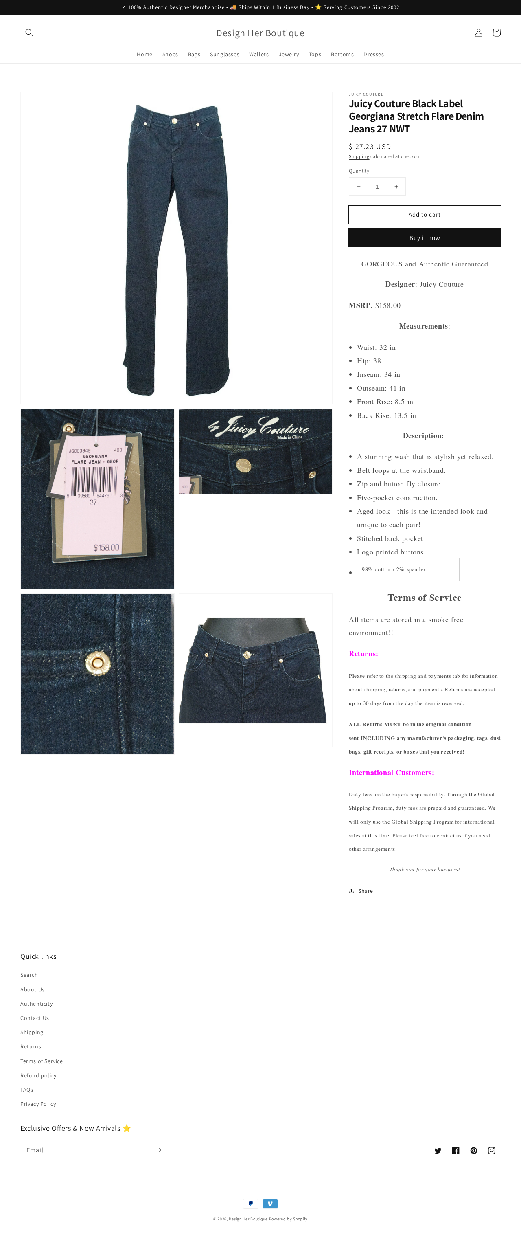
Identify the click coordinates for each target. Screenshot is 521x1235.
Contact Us (34, 1018)
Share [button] (365, 890)
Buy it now (424, 238)
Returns (30, 1046)
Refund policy (38, 1075)
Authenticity (36, 1003)
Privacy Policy (38, 1104)
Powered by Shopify (288, 1219)
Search (29, 974)
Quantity (359, 170)
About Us (32, 989)
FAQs (26, 1089)
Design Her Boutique (248, 1219)
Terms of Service (41, 1061)
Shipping (359, 156)
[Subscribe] (158, 1150)
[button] (29, 33)
